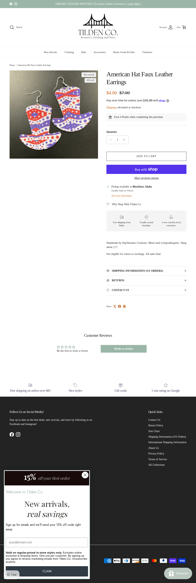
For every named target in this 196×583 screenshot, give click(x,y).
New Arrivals (50, 52)
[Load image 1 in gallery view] (54, 114)
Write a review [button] (123, 348)
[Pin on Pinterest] (124, 306)
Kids (83, 52)
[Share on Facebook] (119, 306)
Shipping (111, 107)
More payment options (146, 178)
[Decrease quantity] (110, 139)
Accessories (100, 52)
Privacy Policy (156, 453)
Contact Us (154, 419)
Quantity (111, 131)
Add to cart (146, 156)
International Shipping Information (167, 442)
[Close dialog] (85, 475)
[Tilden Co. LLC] (98, 27)
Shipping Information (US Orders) (167, 436)
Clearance (147, 52)
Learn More (134, 3)
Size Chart (154, 431)
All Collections (156, 464)
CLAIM (46, 571)
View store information (121, 195)
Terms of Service (157, 459)
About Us (153, 448)
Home (12, 65)
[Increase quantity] (125, 139)
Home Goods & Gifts (124, 52)
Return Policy (155, 425)
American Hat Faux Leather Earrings (34, 65)
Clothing (69, 52)
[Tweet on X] (114, 306)
